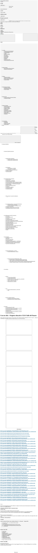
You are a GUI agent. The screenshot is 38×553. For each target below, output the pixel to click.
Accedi (2, 1)
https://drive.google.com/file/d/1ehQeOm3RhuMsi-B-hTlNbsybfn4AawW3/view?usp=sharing (14, 434)
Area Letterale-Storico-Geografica (9, 178)
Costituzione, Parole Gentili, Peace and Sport (12, 207)
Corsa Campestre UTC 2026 (10, 307)
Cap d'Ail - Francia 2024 (9, 239)
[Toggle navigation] (7, 38)
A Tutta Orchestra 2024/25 (12, 277)
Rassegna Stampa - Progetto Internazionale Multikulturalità (18, 259)
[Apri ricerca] (30, 37)
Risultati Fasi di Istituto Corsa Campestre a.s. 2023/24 (14, 311)
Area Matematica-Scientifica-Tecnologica (10, 215)
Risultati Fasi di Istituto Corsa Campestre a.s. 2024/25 (14, 309)
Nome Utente (11, 6)
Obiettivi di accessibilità (5, 535)
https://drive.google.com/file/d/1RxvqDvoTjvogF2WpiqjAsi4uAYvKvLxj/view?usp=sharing (14, 433)
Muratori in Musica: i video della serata (11, 169)
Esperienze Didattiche (5, 144)
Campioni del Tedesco (9, 237)
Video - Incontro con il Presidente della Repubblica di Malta (18, 260)
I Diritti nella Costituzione (9, 187)
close (1, 42)
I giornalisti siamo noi (9, 188)
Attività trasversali (8, 171)
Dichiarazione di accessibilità (6, 534)
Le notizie (36, 130)
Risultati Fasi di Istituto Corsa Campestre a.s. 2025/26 (14, 308)
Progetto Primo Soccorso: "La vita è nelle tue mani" (13, 225)
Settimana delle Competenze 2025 (13, 159)
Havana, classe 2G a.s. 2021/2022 (13, 279)
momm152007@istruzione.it (12, 524)
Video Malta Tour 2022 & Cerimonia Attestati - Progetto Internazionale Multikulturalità (22, 261)
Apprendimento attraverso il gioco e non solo (12, 208)
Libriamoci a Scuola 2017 (9, 206)
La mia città (7, 186)
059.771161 (5, 523)
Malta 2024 (7, 238)
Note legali (3, 532)
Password (10, 7)
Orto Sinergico (8, 167)
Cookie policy (4, 531)
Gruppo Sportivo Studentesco (10, 313)
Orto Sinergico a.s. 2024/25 (12, 168)
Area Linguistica (6, 236)
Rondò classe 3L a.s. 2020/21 (12, 281)
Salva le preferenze (7, 517)
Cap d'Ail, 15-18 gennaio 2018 (10, 243)
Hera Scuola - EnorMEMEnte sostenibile (12, 220)
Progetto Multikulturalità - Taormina (13, 251)
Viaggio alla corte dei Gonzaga (10, 181)
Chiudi (1, 25)
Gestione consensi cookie (6, 537)
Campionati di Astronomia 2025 (10, 218)
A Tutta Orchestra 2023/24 (12, 278)
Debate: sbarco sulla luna (9, 223)
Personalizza (2, 508)
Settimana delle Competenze (10, 158)
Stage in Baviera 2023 (9, 240)
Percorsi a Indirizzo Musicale (10, 297)
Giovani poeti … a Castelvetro (10, 180)
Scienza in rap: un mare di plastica (11, 226)
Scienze (7, 229)
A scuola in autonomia (9, 312)
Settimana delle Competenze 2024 (13, 160)
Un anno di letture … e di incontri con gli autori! (13, 183)
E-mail (10, 20)
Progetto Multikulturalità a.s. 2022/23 (11, 250)
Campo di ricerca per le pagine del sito (6, 133)
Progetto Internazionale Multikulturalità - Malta (15, 258)
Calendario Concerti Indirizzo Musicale (13, 298)
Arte (6, 288)
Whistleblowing (4, 536)
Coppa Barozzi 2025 (9, 219)
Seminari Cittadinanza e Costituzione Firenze (14, 205)
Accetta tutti (14, 508)
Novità (36, 127)
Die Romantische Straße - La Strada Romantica (13, 242)
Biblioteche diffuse (8, 184)
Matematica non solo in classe (10, 228)
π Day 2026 (7, 216)
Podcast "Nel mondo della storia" (11, 185)
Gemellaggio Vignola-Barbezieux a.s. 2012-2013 (13, 241)
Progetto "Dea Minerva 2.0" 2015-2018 (12, 227)
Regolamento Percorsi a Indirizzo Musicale (14, 299)
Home (36, 126)
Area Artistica (6, 269)
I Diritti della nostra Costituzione (12, 204)
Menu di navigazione (17, 142)
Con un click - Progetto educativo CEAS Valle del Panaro (14, 221)
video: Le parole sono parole (12, 280)
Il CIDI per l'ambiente (9, 170)
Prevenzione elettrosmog (9, 222)
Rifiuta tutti (8, 508)
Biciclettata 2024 (8, 310)
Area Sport (5, 306)
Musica (7, 276)
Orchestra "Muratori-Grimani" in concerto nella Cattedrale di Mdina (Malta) (21, 262)
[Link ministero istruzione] (4, 0)
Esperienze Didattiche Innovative (9, 151)
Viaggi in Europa (8, 179)
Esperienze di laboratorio (9, 224)
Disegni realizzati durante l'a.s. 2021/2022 (14, 289)
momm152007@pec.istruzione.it (12, 525)
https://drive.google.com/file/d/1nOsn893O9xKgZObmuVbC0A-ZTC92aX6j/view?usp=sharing (15, 436)
